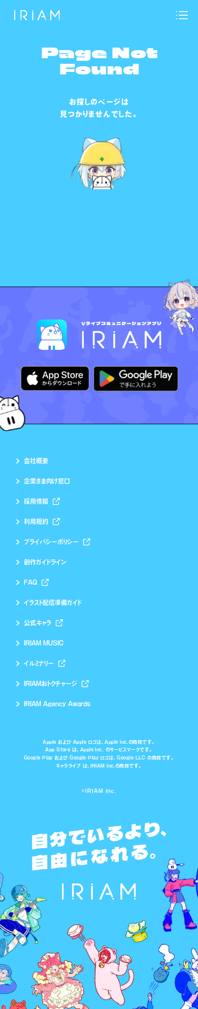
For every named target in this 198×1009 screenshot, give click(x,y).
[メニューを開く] (182, 15)
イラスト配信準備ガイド (53, 602)
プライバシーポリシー (51, 542)
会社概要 (36, 461)
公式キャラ (37, 623)
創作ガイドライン (45, 562)
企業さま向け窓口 (47, 481)
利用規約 (36, 521)
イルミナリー (39, 663)
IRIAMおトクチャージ (50, 683)
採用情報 (36, 501)
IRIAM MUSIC (43, 643)
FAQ (30, 582)
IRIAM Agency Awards (57, 704)
